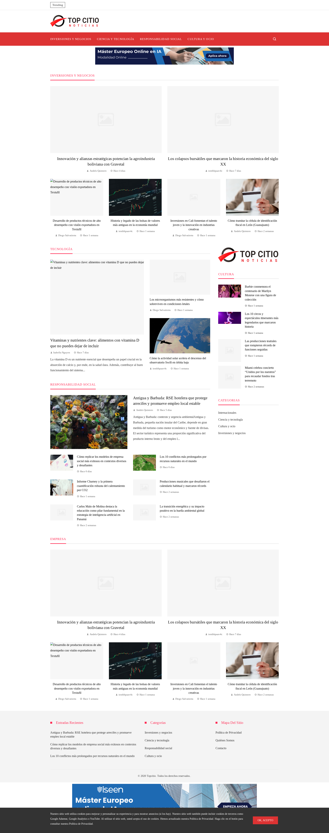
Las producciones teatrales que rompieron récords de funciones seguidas (260, 345)
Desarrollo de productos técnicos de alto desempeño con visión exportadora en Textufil (77, 225)
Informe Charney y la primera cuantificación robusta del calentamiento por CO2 (101, 486)
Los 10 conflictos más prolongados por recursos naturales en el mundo (92, 756)
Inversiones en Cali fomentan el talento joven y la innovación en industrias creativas (193, 225)
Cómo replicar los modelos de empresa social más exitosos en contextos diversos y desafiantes (101, 461)
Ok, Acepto (265, 820)
